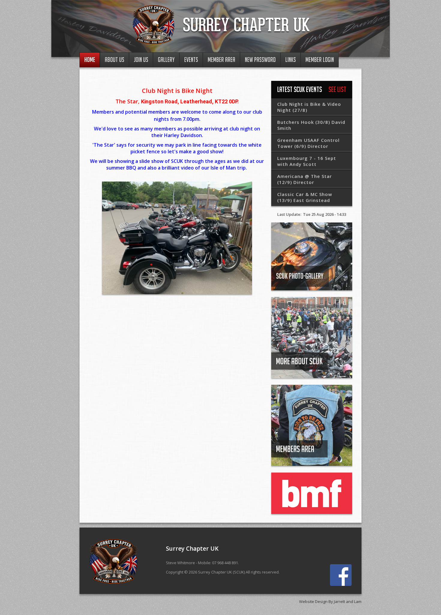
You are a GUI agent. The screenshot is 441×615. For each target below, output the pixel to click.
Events (191, 59)
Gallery (166, 59)
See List (337, 89)
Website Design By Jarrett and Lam (330, 601)
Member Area (221, 59)
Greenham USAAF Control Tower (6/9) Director (308, 143)
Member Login (319, 59)
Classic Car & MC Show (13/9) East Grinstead (304, 197)
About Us (114, 59)
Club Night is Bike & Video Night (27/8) (309, 107)
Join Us (141, 59)
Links (290, 59)
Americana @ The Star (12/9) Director (304, 179)
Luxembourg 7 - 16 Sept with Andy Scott (306, 161)
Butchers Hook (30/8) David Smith (311, 125)
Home (89, 59)
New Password (260, 59)
